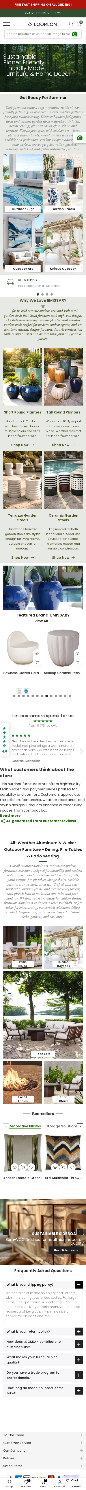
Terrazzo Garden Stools (22, 517)
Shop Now (20, 445)
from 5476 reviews (43, 725)
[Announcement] (43, 4)
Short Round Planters (22, 412)
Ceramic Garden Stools (63, 517)
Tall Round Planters (63, 412)
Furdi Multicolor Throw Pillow (63, 1178)
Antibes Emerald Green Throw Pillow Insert (22, 1178)
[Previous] (6, 1126)
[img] (43, 721)
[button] (80, 751)
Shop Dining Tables (64, 1250)
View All (41, 621)
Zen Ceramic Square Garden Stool (26, 673)
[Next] (80, 1126)
